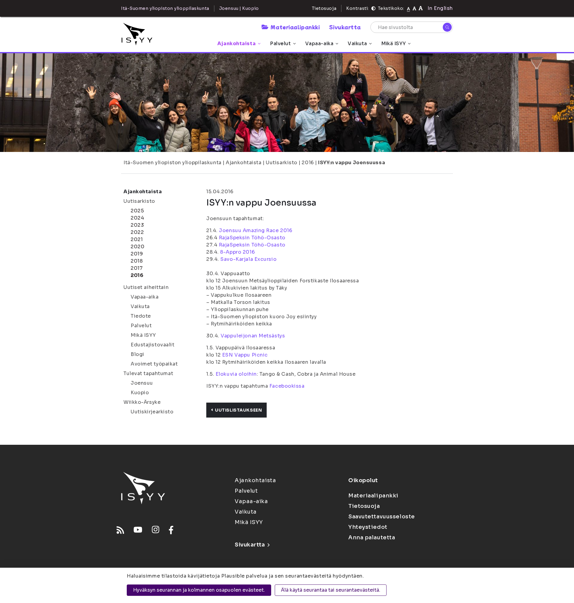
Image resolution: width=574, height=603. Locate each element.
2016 (308, 162)
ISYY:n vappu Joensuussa (351, 162)
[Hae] (447, 27)
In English (440, 8)
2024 (137, 218)
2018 (137, 261)
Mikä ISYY (393, 43)
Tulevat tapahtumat (148, 373)
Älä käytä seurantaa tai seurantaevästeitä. (330, 590)
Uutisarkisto (281, 162)
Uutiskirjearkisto (152, 412)
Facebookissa (287, 386)
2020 (137, 246)
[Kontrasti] (373, 8)
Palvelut (280, 43)
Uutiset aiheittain (146, 287)
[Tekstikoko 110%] (414, 8)
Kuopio (140, 392)
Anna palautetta (371, 537)
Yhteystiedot (367, 527)
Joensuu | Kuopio (239, 8)
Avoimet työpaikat (154, 364)
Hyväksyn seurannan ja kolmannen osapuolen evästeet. (199, 590)
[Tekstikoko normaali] (408, 8)
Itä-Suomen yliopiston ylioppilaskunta (172, 162)
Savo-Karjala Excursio (248, 259)
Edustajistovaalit (153, 345)
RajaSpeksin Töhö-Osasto (252, 237)
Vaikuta (357, 43)
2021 (137, 239)
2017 (137, 268)
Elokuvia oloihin (236, 374)
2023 (137, 225)
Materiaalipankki (295, 27)
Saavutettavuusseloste (381, 516)
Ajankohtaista (236, 43)
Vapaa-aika (319, 43)
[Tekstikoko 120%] (421, 8)
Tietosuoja (324, 8)
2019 (137, 254)
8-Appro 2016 (237, 252)
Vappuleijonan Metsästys (253, 336)
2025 (137, 211)
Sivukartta (345, 27)
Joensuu (142, 383)
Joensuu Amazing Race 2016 (255, 230)
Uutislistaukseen (238, 410)
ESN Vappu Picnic (245, 355)
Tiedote (141, 316)
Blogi (137, 354)
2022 (137, 232)
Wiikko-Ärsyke (142, 402)
